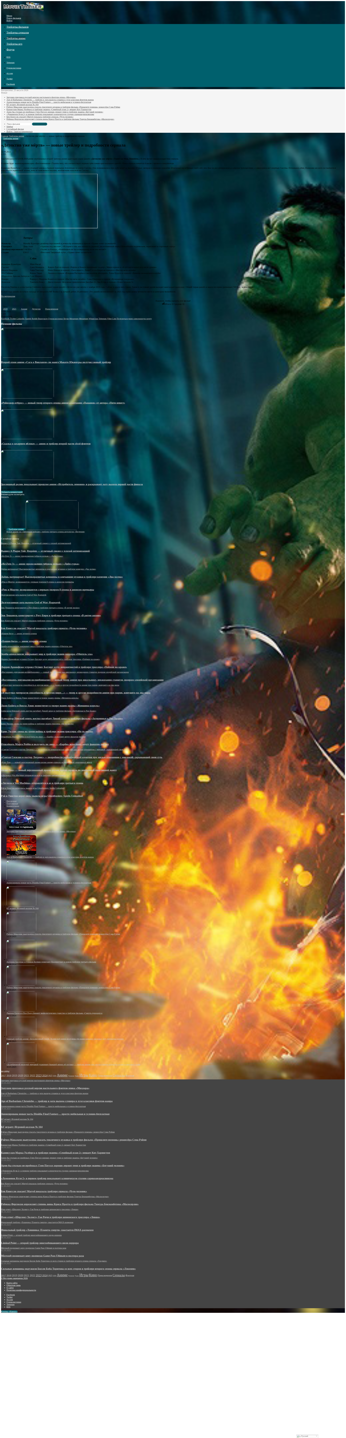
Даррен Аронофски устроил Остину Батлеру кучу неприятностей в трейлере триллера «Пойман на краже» (64, 667)
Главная (4, 136)
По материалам (8, 296)
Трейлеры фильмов (17, 26)
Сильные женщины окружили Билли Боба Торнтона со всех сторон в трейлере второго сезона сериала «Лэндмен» (68, 1268)
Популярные (12, 803)
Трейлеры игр (14, 43)
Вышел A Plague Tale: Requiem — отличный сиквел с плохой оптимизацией (45, 551)
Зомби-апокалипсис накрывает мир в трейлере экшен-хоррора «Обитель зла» (47, 654)
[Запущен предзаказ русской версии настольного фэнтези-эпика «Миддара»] (21, 829)
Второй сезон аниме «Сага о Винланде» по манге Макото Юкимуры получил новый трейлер (56, 362)
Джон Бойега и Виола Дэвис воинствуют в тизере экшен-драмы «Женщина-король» (50, 705)
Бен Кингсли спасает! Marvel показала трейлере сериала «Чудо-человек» (40, 117)
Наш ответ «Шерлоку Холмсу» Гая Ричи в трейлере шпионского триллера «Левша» (50, 1217)
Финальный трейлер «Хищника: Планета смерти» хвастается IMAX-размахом (47, 1230)
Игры (83, 1075)
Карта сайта (11, 1283)
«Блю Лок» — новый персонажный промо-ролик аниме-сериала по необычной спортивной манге (59, 770)
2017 (3, 1075)
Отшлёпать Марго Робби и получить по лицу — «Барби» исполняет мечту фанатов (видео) (55, 744)
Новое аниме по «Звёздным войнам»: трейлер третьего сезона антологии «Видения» (45, 532)
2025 (50, 1075)
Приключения (51, 309)
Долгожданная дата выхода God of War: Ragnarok (30, 602)
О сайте (10, 1288)
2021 (14, 309)
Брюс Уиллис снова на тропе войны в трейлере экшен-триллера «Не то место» (47, 731)
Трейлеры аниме (16, 38)
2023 (39, 1075)
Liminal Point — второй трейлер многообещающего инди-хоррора (40, 1242)
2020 (20, 1075)
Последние (11, 801)
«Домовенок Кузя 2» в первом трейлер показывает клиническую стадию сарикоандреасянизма (50, 114)
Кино (93, 1075)
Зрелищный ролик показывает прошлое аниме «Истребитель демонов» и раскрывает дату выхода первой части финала (72, 484)
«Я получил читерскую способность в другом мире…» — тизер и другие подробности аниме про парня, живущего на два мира (75, 692)
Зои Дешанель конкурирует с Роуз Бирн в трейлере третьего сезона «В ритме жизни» (51, 615)
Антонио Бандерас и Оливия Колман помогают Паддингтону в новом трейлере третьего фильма (51, 962)
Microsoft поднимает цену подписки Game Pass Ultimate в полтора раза (42, 1255)
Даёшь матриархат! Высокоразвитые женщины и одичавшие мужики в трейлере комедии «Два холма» (62, 576)
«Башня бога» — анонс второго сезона (24, 641)
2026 (54, 1076)
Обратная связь (13, 1285)
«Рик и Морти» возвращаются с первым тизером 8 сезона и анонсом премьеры (47, 589)
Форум (10, 49)
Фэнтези (129, 1075)
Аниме (24, 309)
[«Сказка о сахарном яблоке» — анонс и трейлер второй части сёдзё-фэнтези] (27, 438)
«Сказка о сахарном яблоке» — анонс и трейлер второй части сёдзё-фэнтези (46, 443)
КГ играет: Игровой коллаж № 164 (22, 104)
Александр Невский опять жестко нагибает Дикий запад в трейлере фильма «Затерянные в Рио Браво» (62, 718)
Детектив (36, 309)
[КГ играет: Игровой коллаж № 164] (21, 906)
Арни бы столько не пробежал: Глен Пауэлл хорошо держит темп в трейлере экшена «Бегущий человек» (54, 112)
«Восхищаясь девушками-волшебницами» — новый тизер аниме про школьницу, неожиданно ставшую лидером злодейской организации (82, 679)
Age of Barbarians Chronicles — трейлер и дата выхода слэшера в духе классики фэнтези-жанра (50, 100)
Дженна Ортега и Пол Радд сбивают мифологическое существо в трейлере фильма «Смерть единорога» (54, 1013)
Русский (304, 1436)
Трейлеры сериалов (17, 32)
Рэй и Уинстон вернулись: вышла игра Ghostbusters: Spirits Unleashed (42, 795)
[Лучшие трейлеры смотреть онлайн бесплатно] (23, 11)
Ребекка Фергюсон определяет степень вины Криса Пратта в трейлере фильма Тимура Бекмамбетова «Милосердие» (60, 119)
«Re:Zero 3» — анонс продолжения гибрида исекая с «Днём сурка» (40, 563)
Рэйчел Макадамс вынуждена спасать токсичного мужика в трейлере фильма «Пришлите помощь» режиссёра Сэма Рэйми (63, 107)
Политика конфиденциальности (21, 1290)
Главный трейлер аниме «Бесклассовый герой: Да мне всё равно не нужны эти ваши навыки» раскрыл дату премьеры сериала (65, 1039)
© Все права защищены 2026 (14, 1278)
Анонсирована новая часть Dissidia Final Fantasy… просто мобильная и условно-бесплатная (48, 102)
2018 (8, 1075)
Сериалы (119, 1075)
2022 (32, 1075)
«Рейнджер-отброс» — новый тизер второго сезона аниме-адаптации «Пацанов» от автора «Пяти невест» (63, 402)
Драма (77, 1076)
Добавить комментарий (12, 492)
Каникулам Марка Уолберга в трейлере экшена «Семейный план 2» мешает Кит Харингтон (48, 109)
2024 (45, 1075)
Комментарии (12, 806)
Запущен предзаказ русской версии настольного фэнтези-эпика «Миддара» (41, 97)
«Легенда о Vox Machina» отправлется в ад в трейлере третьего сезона (42, 783)
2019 (5, 309)
